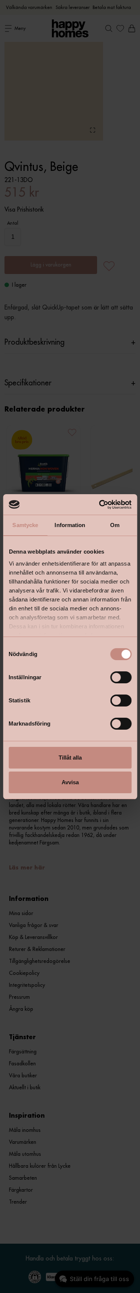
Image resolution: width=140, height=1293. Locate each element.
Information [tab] (70, 525)
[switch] (120, 677)
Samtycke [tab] (25, 525)
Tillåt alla (70, 757)
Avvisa (70, 782)
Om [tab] (114, 525)
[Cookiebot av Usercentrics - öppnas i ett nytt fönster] (99, 504)
